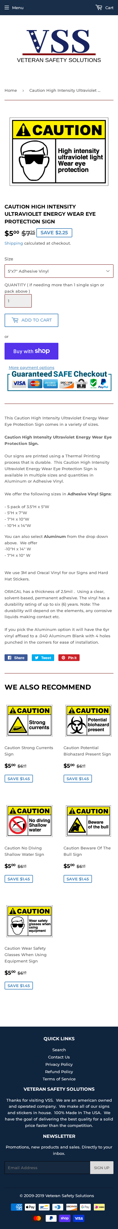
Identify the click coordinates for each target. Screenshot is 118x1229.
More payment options (31, 367)
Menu (18, 7)
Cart (108, 7)
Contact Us (59, 1057)
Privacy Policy (59, 1064)
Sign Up (102, 1167)
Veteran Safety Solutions (69, 1195)
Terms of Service (59, 1078)
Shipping (14, 243)
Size (9, 259)
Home (11, 90)
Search (59, 1049)
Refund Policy (59, 1071)
